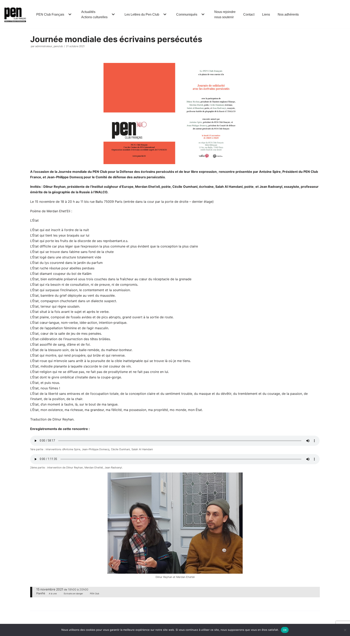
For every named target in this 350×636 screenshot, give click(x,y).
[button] (69, 14)
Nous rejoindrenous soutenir (225, 14)
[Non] (345, 630)
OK (285, 630)
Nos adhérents (288, 14)
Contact (248, 14)
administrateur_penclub (49, 46)
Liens (266, 14)
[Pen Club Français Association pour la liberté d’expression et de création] (15, 14)
